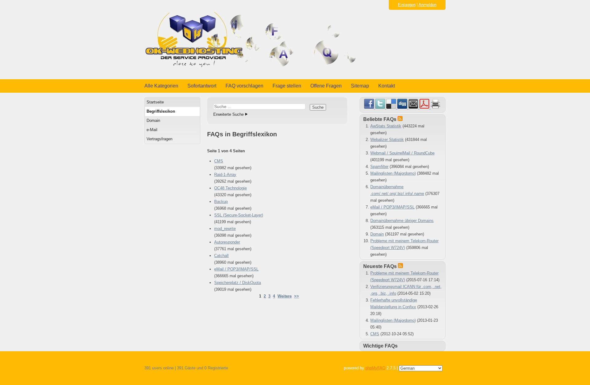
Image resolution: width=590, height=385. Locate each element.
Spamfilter (379, 166)
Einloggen (406, 4)
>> (296, 296)
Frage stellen (287, 85)
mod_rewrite (225, 228)
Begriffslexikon (161, 111)
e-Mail (152, 129)
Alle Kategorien (161, 85)
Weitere (284, 296)
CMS (218, 161)
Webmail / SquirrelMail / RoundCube (402, 153)
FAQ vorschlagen (244, 85)
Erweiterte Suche (228, 114)
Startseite (155, 102)
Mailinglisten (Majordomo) (393, 173)
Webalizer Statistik (387, 139)
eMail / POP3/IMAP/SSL (236, 269)
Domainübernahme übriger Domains (402, 220)
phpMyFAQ (375, 368)
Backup (221, 201)
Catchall (221, 255)
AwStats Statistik (385, 126)
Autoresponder (227, 242)
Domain (153, 120)
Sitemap (360, 85)
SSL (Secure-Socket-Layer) (238, 215)
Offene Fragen (326, 85)
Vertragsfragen (159, 139)
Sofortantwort (201, 85)
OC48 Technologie (230, 188)
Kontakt (386, 85)
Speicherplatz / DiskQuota (237, 282)
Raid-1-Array (225, 174)
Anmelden (427, 4)
